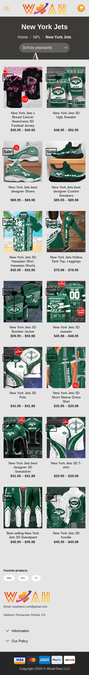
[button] (6, 8)
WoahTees (55, 668)
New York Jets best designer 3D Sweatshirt (23, 467)
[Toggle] (7, 631)
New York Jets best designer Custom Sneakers (66, 191)
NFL (37, 37)
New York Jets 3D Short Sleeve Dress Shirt (66, 397)
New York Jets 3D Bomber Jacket (22, 329)
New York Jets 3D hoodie (66, 535)
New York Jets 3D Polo (22, 395)
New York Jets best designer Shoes (23, 189)
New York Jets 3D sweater (66, 329)
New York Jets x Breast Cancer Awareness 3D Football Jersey (23, 119)
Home (23, 37)
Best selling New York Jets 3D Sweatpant (23, 535)
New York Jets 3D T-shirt (66, 465)
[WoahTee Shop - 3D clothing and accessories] (44, 8)
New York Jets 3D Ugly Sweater (66, 115)
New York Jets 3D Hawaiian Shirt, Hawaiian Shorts (22, 261)
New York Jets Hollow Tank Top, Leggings (66, 259)
